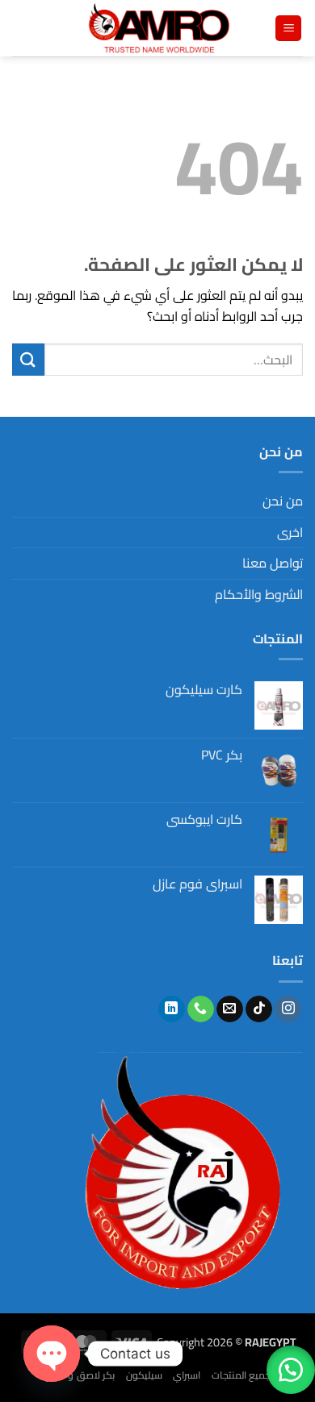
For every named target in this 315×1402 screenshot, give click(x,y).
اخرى (290, 532)
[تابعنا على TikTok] (259, 1009)
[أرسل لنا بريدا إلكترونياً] (229, 1009)
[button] (288, 28)
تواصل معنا (272, 563)
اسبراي (186, 1375)
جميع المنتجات (241, 1375)
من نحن (282, 501)
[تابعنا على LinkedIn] (171, 1009)
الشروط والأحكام (259, 594)
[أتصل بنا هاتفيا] (200, 1009)
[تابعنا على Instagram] (288, 1009)
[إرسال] (28, 359)
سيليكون (144, 1375)
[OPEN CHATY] (51, 1353)
